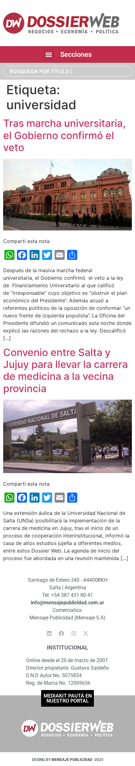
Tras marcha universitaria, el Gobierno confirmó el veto (64, 135)
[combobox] (67, 71)
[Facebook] (61, 633)
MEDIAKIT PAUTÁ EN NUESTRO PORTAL (68, 698)
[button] (49, 54)
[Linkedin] (49, 633)
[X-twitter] (86, 633)
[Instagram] (73, 633)
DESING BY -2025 (67, 760)
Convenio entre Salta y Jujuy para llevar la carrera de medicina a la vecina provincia (65, 370)
